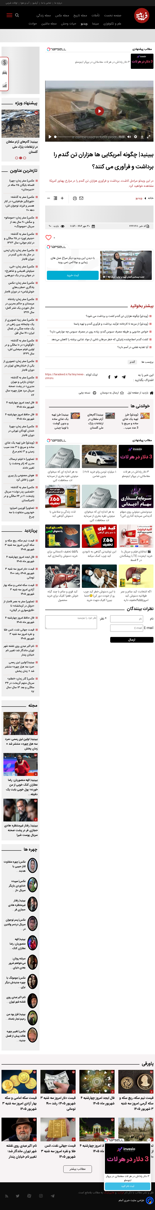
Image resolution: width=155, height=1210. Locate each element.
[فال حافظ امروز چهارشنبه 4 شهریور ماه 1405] (97, 1129)
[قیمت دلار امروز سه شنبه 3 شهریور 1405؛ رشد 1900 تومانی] (58, 1082)
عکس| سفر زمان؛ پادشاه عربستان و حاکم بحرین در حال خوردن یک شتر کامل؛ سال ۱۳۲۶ (19, 306)
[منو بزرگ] (9, 15)
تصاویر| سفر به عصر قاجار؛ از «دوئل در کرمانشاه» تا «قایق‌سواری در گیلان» (19, 605)
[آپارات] (29, 1197)
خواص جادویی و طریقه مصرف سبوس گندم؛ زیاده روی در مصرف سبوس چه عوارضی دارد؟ (99, 332)
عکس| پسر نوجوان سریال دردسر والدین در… (15, 924)
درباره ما (58, 3)
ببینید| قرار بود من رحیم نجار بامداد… (15, 1016)
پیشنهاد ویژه (26, 103)
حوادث (33, 23)
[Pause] (104, 277)
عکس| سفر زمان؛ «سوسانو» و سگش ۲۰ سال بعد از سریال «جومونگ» (19, 222)
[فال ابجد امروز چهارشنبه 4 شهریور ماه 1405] (97, 1082)
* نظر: (103, 618)
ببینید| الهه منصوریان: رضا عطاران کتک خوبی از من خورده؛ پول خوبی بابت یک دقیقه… (22, 787)
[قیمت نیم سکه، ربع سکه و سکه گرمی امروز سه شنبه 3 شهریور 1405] (135, 1082)
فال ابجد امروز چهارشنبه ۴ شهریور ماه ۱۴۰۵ (20, 404)
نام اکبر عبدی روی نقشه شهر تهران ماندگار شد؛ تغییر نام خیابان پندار (19, 650)
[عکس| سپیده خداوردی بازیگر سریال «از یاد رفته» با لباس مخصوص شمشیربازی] (32, 884)
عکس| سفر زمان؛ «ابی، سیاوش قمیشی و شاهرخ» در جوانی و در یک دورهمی (19, 271)
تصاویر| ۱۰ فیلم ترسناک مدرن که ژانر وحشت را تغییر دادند (21, 463)
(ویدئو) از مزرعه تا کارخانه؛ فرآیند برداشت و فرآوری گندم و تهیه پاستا (111, 324)
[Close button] (149, 1140)
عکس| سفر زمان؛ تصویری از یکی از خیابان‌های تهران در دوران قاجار (18, 365)
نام (151, 618)
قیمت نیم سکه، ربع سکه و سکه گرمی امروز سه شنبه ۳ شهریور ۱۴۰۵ (19, 545)
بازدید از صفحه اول (138, 393)
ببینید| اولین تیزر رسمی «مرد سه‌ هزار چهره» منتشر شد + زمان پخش (19, 666)
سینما (95, 23)
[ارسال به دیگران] (81, 199)
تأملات (95, 15)
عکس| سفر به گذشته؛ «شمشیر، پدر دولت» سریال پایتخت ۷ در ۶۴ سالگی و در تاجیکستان (19, 494)
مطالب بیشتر (77, 1169)
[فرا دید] (141, 15)
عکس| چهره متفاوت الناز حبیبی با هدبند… (15, 866)
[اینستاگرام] (41, 1197)
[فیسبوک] (109, 378)
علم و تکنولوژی (112, 23)
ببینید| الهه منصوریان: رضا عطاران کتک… (17, 944)
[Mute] (109, 277)
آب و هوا (25, 3)
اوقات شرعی (11, 3)
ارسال (131, 639)
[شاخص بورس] (4, 86)
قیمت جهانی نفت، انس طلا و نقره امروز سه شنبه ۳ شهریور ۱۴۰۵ (19, 634)
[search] (17, 16)
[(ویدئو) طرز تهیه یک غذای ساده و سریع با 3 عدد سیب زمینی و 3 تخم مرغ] (145, 416)
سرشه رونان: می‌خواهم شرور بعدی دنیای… (17, 963)
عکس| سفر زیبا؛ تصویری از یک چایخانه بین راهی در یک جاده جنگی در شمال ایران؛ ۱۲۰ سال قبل (19, 326)
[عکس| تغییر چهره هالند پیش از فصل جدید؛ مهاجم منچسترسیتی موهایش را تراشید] (32, 1035)
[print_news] (75, 199)
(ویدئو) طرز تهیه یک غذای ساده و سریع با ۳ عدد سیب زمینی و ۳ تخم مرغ (19, 447)
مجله (32, 705)
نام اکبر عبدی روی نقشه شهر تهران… (16, 999)
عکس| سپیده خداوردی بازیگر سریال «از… (17, 886)
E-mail (148, 628)
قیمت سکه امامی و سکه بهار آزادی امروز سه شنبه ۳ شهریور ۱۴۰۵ (18, 589)
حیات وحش (68, 23)
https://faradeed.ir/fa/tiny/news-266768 (64, 377)
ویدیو (84, 23)
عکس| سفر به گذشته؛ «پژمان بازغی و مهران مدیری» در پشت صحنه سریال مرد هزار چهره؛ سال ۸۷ (19, 386)
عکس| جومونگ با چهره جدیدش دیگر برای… (15, 982)
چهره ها (30, 849)
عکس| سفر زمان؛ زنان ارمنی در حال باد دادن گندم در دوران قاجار (19, 254)
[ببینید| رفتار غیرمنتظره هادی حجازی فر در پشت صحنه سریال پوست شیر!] (20, 810)
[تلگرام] (124, 378)
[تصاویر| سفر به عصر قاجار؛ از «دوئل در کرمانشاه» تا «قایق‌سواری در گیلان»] (135, 1129)
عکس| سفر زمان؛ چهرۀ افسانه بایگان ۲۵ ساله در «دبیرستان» (21, 185)
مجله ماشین (49, 23)
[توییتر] (116, 378)
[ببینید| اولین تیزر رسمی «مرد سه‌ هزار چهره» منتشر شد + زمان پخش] (20, 723)
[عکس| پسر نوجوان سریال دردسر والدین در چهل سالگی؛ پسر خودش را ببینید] (32, 923)
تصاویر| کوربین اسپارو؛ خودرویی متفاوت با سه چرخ (21, 512)
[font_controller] (62, 199)
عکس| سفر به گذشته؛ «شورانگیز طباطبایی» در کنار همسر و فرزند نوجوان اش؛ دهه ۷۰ (19, 203)
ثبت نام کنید (127, 1186)
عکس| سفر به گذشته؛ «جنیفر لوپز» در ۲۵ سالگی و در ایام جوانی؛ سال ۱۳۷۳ (19, 238)
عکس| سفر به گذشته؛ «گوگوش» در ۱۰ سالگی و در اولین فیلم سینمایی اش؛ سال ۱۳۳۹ (19, 347)
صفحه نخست (112, 15)
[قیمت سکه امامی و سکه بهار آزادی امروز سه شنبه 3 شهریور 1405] (19, 1082)
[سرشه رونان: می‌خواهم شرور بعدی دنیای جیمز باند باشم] (32, 962)
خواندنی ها (140, 406)
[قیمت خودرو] (4, 73)
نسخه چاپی (84, 393)
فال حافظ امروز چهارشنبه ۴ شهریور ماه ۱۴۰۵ (19, 416)
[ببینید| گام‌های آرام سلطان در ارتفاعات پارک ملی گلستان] (110, 416)
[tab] (24, 158)
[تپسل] (48, 247)
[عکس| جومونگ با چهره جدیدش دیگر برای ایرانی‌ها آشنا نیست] (32, 981)
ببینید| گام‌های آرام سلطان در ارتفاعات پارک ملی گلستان (95, 421)
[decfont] (48, 199)
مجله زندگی (43, 15)
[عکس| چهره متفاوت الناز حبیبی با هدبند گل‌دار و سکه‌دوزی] (32, 865)
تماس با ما (46, 3)
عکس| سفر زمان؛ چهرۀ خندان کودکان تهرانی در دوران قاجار (21, 430)
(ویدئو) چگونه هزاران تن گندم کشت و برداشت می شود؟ (117, 316)
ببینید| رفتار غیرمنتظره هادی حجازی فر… (17, 905)
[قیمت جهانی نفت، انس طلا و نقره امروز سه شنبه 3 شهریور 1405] (58, 1129)
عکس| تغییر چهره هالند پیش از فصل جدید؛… (16, 1036)
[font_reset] (55, 199)
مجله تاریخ (80, 15)
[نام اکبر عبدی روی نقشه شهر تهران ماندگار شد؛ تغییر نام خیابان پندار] (32, 1000)
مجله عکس (62, 15)
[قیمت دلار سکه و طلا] (4, 63)
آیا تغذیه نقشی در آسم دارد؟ (132, 347)
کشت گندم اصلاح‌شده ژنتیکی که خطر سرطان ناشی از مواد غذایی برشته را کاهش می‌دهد (99, 339)
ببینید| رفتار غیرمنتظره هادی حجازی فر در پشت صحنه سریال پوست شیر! (21, 830)
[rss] (6, 1196)
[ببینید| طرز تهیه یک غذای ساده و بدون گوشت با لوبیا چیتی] (75, 416)
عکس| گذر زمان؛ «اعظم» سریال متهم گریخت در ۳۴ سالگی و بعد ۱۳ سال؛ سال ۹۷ (19, 685)
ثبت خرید (73, 275)
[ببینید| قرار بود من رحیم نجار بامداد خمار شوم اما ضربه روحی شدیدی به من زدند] (32, 1017)
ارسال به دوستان (109, 393)
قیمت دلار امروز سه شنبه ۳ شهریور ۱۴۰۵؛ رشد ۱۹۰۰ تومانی (19, 573)
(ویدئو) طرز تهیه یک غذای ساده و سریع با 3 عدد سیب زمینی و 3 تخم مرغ (130, 426)
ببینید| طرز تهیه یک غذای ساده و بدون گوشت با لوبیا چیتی (60, 421)
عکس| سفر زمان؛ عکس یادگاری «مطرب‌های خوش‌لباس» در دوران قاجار (19, 287)
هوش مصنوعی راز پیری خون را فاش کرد (21, 477)
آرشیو (35, 3)
